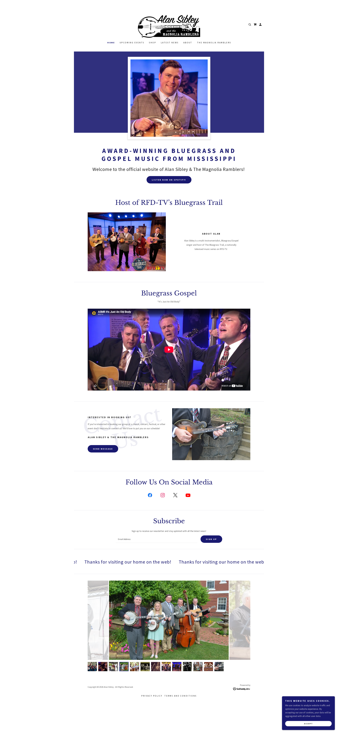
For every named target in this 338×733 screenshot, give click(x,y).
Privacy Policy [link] (151, 695)
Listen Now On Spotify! (169, 179)
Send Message (103, 448)
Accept (308, 723)
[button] (260, 24)
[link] (169, 24)
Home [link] (111, 42)
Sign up (211, 539)
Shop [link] (152, 42)
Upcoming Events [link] (132, 42)
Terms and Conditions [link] (180, 695)
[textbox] (156, 539)
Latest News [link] (170, 42)
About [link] (187, 42)
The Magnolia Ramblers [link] (214, 42)
